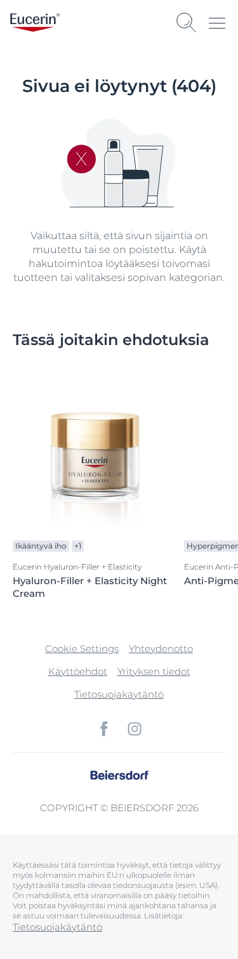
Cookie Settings (82, 649)
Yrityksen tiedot (153, 671)
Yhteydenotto (161, 649)
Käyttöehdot (77, 671)
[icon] (104, 728)
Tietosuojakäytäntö (119, 694)
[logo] (35, 22)
